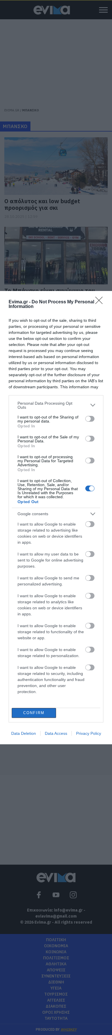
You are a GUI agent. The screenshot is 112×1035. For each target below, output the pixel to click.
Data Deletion (23, 733)
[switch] (89, 419)
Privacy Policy (88, 733)
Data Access (56, 733)
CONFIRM (34, 713)
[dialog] (56, 517)
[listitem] (56, 405)
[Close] (100, 302)
